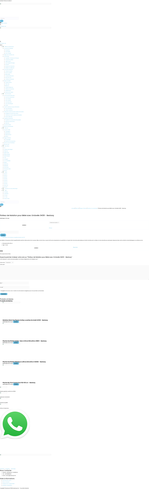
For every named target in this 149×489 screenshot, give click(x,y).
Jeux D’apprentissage (10, 62)
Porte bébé (7, 51)
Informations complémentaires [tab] (14, 237)
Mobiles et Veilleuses (9, 67)
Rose (76, 247)
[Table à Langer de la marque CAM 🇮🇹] (83, 448)
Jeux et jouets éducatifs (9, 95)
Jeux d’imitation (8, 108)
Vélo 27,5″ (6, 185)
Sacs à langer (8, 53)
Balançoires (7, 133)
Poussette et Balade (8, 48)
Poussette (7, 50)
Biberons (7, 85)
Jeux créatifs (8, 100)
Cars (5, 157)
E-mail (1, 287)
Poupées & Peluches (8, 118)
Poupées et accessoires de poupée (13, 119)
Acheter (3, 235)
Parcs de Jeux (8, 77)
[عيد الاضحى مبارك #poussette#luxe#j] (28, 448)
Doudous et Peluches (9, 66)
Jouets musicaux (9, 110)
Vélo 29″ (5, 186)
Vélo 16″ (5, 177)
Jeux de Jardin (7, 129)
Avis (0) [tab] (23, 237)
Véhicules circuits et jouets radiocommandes (14, 111)
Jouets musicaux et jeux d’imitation (11, 106)
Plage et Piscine (7, 137)
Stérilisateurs (8, 90)
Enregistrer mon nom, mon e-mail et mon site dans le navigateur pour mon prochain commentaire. (22, 290)
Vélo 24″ (5, 182)
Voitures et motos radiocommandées (13, 115)
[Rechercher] (1, 21)
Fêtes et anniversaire (8, 126)
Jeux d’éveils (8, 98)
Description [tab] (5, 237)
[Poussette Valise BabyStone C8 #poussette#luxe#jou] (9, 448)
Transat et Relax (8, 71)
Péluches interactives (10, 121)
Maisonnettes (8, 134)
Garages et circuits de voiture (11, 113)
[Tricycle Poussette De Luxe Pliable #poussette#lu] (46, 448)
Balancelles (7, 74)
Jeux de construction (9, 97)
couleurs (24, 225)
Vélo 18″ (5, 178)
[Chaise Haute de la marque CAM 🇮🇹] (65, 448)
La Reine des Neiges (8, 149)
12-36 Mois (6, 193)
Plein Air (77, 208)
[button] (74, 45)
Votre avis (2, 264)
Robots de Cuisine (9, 92)
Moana (5, 170)
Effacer (50, 228)
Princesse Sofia (7, 168)
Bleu (74, 247)
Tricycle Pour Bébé (9, 59)
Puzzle (6, 105)
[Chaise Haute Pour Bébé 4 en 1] (102, 448)
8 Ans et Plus (6, 198)
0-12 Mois (6, 192)
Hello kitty (6, 164)
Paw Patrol (6, 167)
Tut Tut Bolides (7, 160)
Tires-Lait (7, 84)
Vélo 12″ (5, 173)
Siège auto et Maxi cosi (9, 54)
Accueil (73, 208)
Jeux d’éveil (6, 56)
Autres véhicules (8, 116)
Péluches (7, 123)
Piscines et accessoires (10, 141)
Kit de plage (7, 139)
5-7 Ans (5, 196)
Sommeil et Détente (8, 69)
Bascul (6, 136)
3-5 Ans (5, 195)
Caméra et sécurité (9, 79)
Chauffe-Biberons (9, 87)
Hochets (7, 64)
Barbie (5, 162)
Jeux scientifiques (9, 103)
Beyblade (6, 165)
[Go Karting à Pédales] (139, 448)
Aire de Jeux (6, 144)
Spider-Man (6, 152)
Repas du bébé (7, 80)
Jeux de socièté (7, 124)
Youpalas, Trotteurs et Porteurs (12, 58)
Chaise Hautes (8, 82)
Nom (1, 283)
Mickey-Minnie (7, 154)
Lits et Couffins (8, 72)
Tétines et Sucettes (9, 89)
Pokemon (6, 151)
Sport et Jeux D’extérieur (9, 142)
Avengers (6, 159)
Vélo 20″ (5, 180)
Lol (4, 147)
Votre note (2, 262)
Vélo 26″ (5, 183)
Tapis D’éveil (8, 61)
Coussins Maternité (9, 76)
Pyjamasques (7, 155)
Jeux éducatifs (8, 102)
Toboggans (7, 131)
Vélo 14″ (5, 175)
